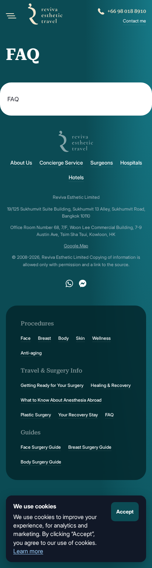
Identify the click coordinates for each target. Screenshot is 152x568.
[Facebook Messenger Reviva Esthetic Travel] (82, 283)
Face (26, 338)
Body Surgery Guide (41, 462)
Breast (44, 338)
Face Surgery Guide (41, 447)
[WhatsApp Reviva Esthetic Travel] (69, 283)
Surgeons (101, 163)
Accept (125, 511)
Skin (80, 338)
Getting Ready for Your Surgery (52, 385)
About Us (21, 163)
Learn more (28, 551)
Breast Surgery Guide (89, 447)
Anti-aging (31, 353)
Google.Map (76, 245)
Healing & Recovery (111, 385)
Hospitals (131, 163)
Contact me (134, 21)
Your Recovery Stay (78, 414)
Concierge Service (61, 163)
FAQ (109, 414)
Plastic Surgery (36, 414)
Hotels (76, 177)
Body (63, 338)
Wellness (101, 338)
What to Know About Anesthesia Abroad (61, 400)
